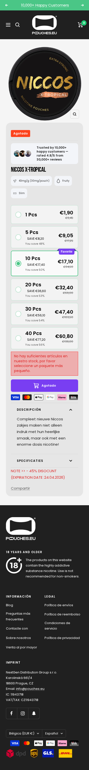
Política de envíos (58, 605)
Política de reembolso (62, 614)
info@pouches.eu (30, 688)
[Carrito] (80, 24)
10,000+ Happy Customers (45, 5)
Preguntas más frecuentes (18, 616)
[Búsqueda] (17, 25)
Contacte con (17, 628)
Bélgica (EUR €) (21, 733)
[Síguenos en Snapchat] (33, 713)
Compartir (20, 488)
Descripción (29, 409)
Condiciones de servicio (57, 626)
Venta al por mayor (21, 647)
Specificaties (30, 461)
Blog (9, 605)
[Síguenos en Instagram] (22, 713)
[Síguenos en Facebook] (11, 713)
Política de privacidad (62, 638)
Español (51, 733)
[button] (44, 214)
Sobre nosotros (18, 638)
